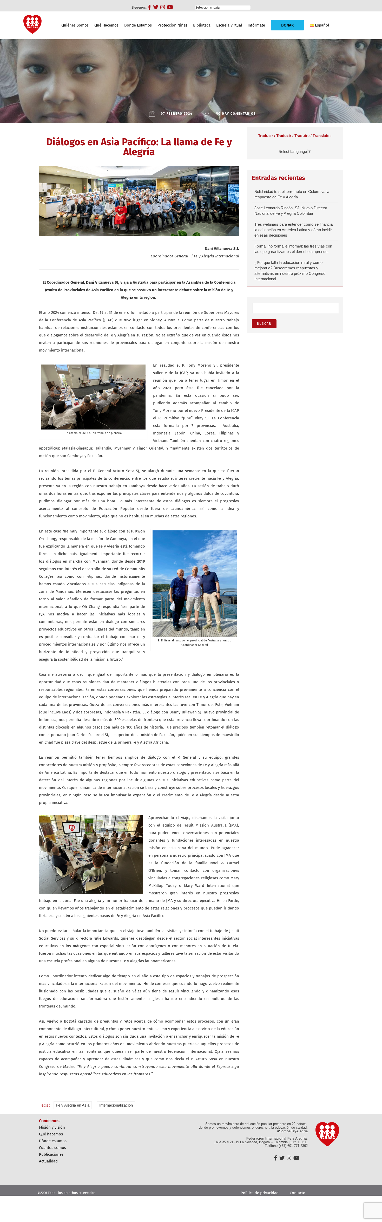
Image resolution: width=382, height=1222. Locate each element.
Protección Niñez (172, 25)
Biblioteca (201, 25)
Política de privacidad (260, 1193)
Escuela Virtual (229, 25)
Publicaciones (51, 1154)
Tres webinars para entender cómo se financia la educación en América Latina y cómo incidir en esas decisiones (293, 229)
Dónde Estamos (138, 25)
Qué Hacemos (106, 25)
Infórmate (256, 25)
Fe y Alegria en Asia (72, 1105)
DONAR (287, 25)
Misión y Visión (52, 1127)
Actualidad (48, 1161)
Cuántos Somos (52, 1147)
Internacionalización (116, 1105)
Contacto (297, 1193)
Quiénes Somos (75, 25)
